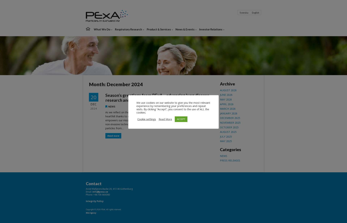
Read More (165, 119)
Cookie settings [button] (146, 119)
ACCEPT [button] (181, 119)
